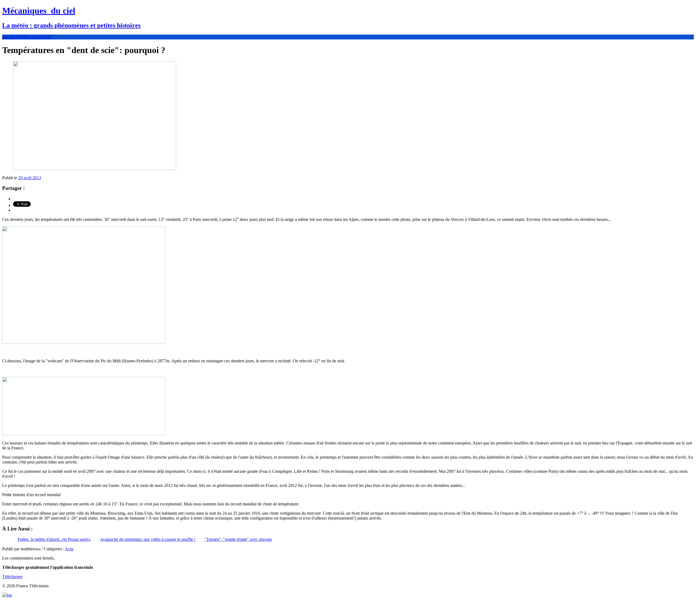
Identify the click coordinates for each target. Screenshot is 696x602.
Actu (69, 549)
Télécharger (12, 576)
